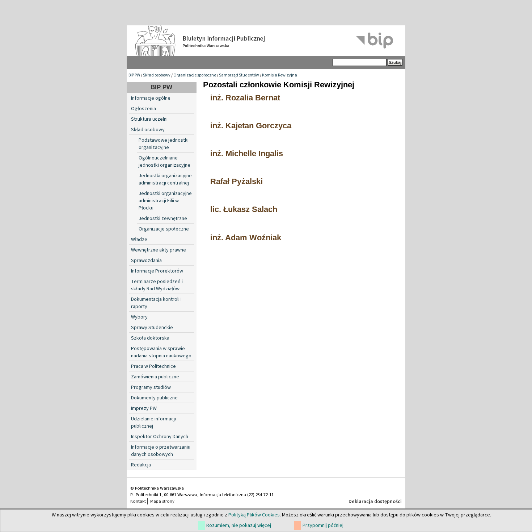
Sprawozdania (146, 260)
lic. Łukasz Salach (243, 209)
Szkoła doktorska (150, 338)
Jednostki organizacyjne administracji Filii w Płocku (165, 201)
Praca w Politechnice (153, 366)
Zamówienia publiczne (155, 377)
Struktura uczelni (149, 119)
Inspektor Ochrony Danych (159, 436)
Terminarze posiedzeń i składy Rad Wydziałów (157, 285)
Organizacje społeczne (194, 75)
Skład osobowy (156, 75)
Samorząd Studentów (239, 75)
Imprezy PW (144, 408)
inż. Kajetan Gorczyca (250, 125)
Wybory (139, 317)
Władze (139, 239)
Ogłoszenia (143, 108)
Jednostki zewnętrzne (163, 218)
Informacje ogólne (150, 98)
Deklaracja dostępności (375, 501)
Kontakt (138, 501)
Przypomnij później (323, 525)
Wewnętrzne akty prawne (158, 250)
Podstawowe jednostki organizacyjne (164, 144)
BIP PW (134, 75)
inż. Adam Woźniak (245, 237)
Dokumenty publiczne (154, 398)
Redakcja (141, 465)
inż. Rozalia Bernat (245, 97)
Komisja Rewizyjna (279, 75)
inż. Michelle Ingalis (246, 153)
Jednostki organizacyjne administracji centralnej (165, 179)
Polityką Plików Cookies (254, 515)
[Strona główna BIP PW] (266, 40)
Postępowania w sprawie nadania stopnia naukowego (161, 352)
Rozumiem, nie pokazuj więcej (238, 525)
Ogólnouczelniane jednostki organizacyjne (164, 161)
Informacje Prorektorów (157, 271)
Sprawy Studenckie (152, 327)
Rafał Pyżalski (236, 181)
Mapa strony (162, 501)
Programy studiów (151, 387)
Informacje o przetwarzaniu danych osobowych (160, 451)
